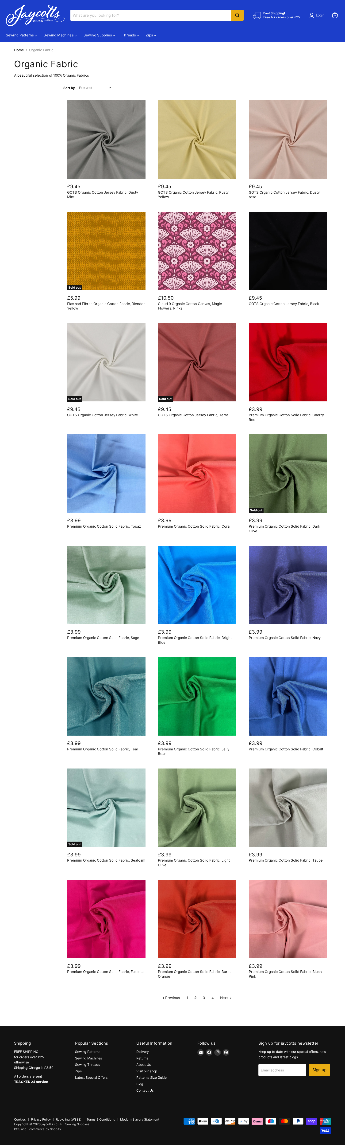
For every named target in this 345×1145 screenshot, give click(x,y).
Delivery (142, 1052)
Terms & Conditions (101, 1119)
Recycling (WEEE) (68, 1119)
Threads (129, 35)
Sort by (69, 88)
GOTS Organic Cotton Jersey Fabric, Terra (193, 415)
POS (17, 1129)
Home (19, 50)
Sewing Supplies (98, 35)
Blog (139, 1084)
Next (224, 998)
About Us (143, 1065)
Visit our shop (146, 1071)
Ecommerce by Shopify (44, 1129)
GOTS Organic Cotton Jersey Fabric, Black (284, 304)
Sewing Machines (59, 35)
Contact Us (144, 1090)
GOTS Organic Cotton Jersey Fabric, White (102, 415)
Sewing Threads (87, 1065)
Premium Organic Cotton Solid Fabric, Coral (194, 526)
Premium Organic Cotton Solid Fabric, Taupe (286, 860)
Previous (172, 998)
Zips (150, 35)
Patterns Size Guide (151, 1077)
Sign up (319, 1069)
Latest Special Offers (91, 1077)
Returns (142, 1058)
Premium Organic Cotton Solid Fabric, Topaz (104, 526)
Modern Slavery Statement (139, 1119)
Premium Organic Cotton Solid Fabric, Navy (285, 637)
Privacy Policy (41, 1119)
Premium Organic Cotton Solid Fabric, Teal (102, 749)
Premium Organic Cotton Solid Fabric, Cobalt (286, 749)
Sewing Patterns (20, 35)
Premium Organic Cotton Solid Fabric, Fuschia (105, 971)
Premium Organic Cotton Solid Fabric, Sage (103, 637)
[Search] (237, 15)
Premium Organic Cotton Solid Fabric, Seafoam (106, 860)
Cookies (20, 1119)
